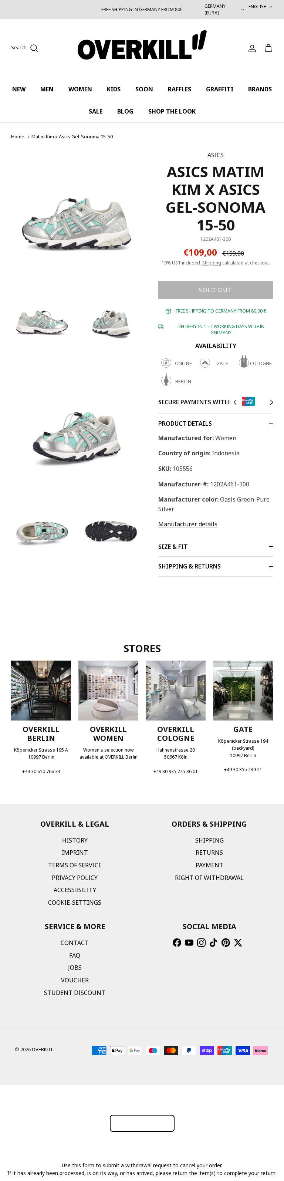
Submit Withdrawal (142, 1123)
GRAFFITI (219, 89)
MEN (47, 89)
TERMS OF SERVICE (75, 865)
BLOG (125, 111)
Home (17, 136)
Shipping (211, 263)
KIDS (114, 89)
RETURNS (209, 852)
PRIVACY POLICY (75, 878)
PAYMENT (209, 865)
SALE (95, 111)
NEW (19, 89)
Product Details (185, 423)
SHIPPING (209, 840)
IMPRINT (75, 852)
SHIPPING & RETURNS (189, 566)
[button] (235, 402)
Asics (215, 155)
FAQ (74, 955)
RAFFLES (179, 89)
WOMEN (80, 89)
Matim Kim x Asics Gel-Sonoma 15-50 (72, 136)
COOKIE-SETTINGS (74, 902)
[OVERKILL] (142, 48)
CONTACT (75, 943)
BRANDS (260, 89)
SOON (144, 89)
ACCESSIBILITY (75, 890)
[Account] (251, 48)
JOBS (75, 968)
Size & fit (173, 547)
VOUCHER (75, 980)
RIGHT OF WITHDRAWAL (209, 878)
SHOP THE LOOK (172, 111)
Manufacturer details (187, 524)
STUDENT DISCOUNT (74, 993)
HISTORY (75, 840)
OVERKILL (42, 1049)
